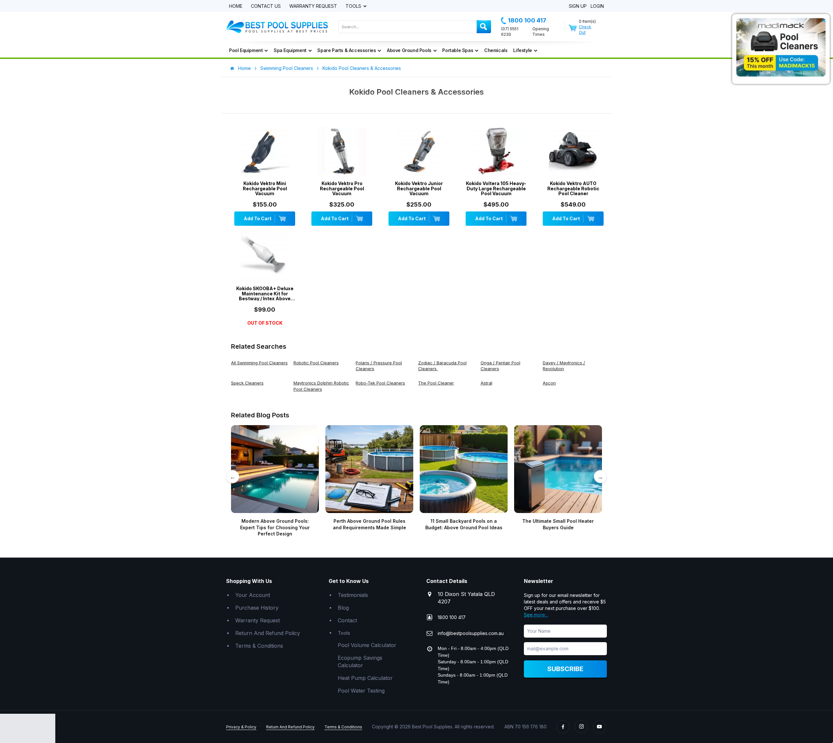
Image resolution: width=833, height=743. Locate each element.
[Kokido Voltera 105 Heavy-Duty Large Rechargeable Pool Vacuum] (496, 153)
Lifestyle (522, 50)
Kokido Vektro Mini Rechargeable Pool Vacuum (265, 188)
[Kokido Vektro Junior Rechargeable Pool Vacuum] (419, 153)
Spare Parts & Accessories (346, 50)
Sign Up (578, 6)
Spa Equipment (290, 50)
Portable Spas (457, 50)
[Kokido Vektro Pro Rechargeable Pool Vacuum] (341, 153)
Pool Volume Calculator (367, 645)
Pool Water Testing (361, 690)
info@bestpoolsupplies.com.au (471, 633)
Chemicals (495, 50)
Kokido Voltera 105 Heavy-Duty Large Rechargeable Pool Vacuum (496, 188)
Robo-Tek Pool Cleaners (380, 382)
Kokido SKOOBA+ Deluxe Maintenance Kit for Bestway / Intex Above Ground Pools (265, 293)
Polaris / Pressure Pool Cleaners (379, 366)
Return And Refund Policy (267, 633)
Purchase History (257, 607)
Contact (347, 620)
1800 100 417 (527, 20)
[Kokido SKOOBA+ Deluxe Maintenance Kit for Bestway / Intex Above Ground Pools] (264, 258)
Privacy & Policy (241, 726)
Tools (354, 6)
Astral (486, 382)
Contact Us (266, 6)
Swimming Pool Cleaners (286, 68)
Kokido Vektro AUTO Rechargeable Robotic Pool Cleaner (573, 188)
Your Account (252, 595)
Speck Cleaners (247, 382)
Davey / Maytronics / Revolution (564, 366)
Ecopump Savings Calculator (360, 662)
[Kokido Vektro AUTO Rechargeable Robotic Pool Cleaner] (573, 153)
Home (235, 6)
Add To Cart (257, 218)
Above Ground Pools (409, 50)
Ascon (549, 382)
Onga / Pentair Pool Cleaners (500, 366)
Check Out (585, 29)
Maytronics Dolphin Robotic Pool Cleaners (321, 386)
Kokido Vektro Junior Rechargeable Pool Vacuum (419, 188)
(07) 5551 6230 (509, 31)
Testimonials (353, 595)
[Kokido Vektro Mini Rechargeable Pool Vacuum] (264, 153)
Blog (343, 607)
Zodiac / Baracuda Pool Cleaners (442, 366)
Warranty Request (313, 6)
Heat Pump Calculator (365, 678)
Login (597, 6)
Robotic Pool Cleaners (316, 362)
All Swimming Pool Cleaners (259, 362)
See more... (536, 614)
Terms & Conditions (259, 645)
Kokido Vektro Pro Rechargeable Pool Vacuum (342, 188)
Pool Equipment (246, 50)
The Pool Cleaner (436, 382)
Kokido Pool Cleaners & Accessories (361, 68)
